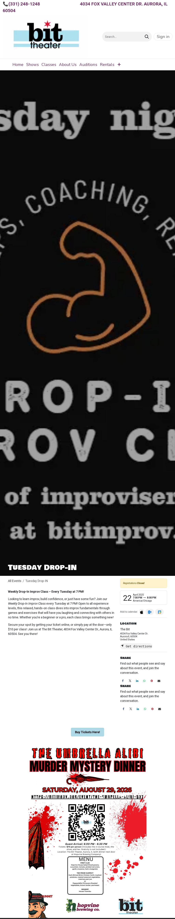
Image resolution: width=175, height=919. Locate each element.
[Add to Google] (159, 612)
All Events (14, 581)
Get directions (138, 646)
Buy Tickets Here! (87, 732)
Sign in (163, 36)
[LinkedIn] (137, 681)
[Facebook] (122, 681)
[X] (130, 681)
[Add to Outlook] (149, 612)
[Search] (147, 37)
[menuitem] (18, 64)
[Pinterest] (151, 681)
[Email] (159, 681)
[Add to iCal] (141, 612)
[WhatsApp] (144, 681)
